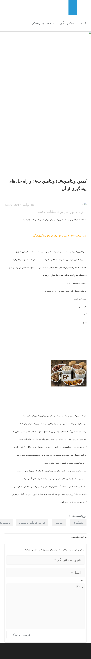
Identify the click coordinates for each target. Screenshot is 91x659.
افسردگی (82, 307)
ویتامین (67, 235)
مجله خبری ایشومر (77, 220)
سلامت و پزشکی (43, 23)
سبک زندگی (67, 23)
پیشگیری (78, 522)
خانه (83, 23)
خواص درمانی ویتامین (32, 522)
